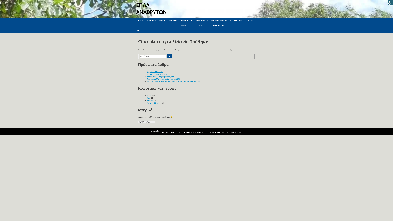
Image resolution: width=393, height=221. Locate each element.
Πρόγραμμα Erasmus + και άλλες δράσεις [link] (219, 22)
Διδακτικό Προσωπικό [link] (185, 22)
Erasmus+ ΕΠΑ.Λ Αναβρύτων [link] (157, 74)
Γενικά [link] (149, 96)
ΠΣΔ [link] (181, 132)
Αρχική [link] (140, 20)
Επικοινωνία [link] (250, 20)
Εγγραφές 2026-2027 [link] (155, 72)
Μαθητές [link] (150, 20)
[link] (390, 2)
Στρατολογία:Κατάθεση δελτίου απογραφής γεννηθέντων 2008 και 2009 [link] (173, 82)
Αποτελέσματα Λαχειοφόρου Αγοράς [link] (161, 77)
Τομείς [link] (161, 20)
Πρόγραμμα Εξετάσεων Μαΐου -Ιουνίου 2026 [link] (163, 79)
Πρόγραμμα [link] (172, 20)
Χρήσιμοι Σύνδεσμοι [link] (154, 103)
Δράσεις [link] (150, 100)
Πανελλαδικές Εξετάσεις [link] (200, 22)
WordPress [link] (201, 132)
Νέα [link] (148, 98)
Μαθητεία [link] (238, 20)
